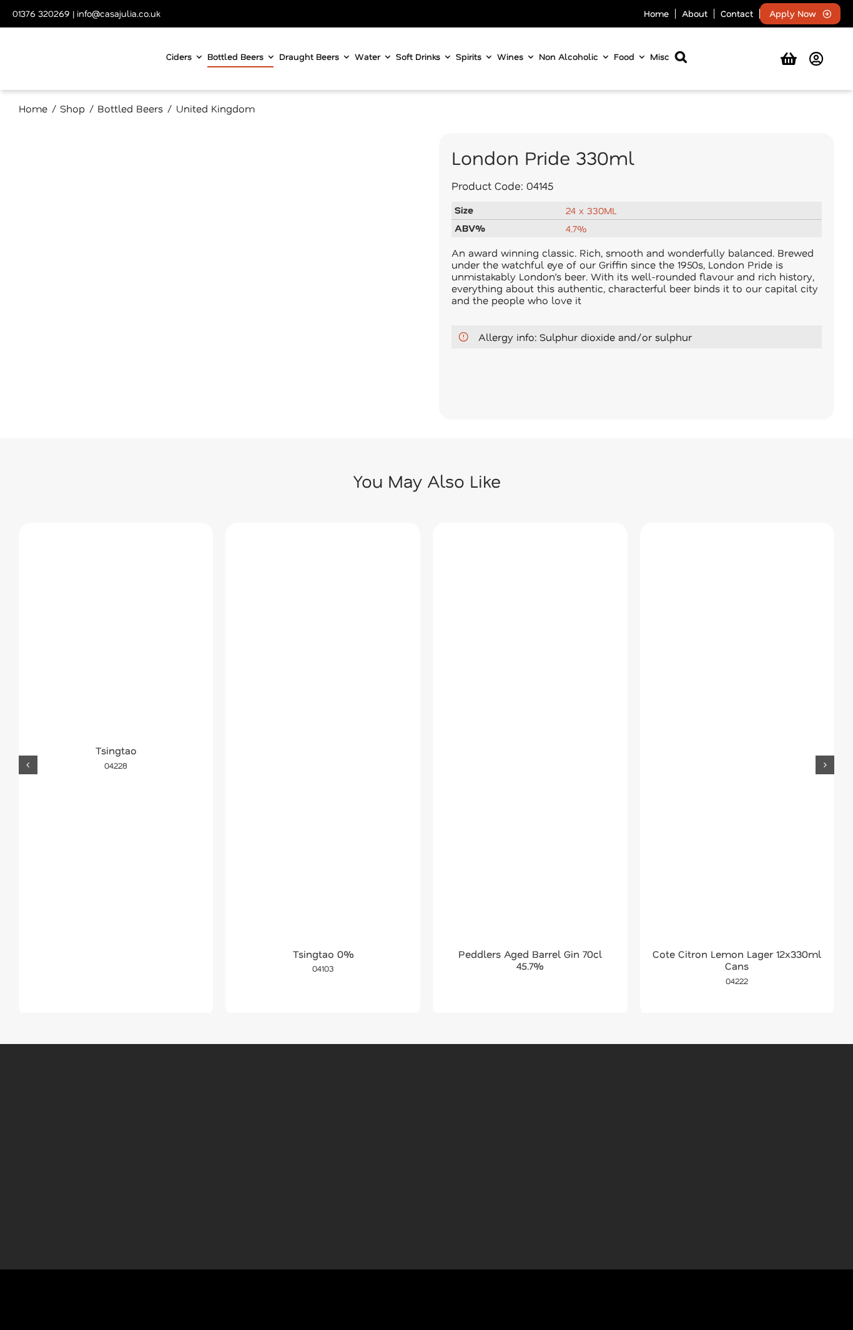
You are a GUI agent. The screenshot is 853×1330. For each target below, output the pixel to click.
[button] (681, 59)
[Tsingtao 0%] (323, 738)
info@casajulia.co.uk (118, 13)
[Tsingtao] (116, 637)
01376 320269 (41, 13)
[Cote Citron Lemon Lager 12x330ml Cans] (737, 738)
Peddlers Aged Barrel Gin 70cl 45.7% (530, 959)
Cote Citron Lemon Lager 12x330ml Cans (737, 959)
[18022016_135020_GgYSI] (216, 276)
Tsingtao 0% (323, 953)
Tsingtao (116, 750)
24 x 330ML (591, 210)
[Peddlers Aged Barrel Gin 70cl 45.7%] (530, 738)
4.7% (576, 228)
